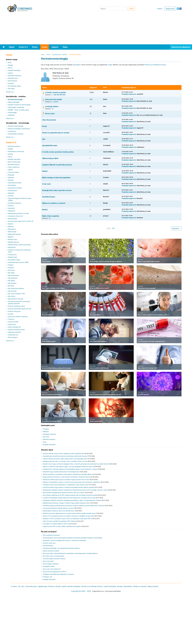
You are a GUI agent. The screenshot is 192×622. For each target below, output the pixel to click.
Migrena (10, 237)
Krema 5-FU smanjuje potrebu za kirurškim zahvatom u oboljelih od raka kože (68, 516)
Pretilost (10, 265)
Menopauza (12, 229)
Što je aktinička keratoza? (51, 535)
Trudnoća (11, 319)
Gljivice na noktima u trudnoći (53, 203)
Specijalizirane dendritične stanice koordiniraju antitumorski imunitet (65, 456)
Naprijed (175, 228)
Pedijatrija (11, 115)
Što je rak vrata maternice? (52, 569)
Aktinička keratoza (14, 146)
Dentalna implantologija (15, 126)
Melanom (11, 226)
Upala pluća (12, 324)
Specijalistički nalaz (49, 145)
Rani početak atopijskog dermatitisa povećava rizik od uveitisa (63, 492)
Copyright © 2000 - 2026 (81, 591)
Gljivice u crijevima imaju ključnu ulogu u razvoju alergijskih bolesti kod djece (68, 466)
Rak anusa (11, 270)
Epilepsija (11, 193)
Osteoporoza (12, 254)
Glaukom (11, 205)
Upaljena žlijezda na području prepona (57, 165)
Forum (44, 47)
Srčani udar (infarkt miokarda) (18, 316)
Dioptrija (10, 180)
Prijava (159, 9)
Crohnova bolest (13, 172)
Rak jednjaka (12, 283)
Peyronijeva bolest (14, 260)
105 (64, 95)
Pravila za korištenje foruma (155, 65)
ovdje (110, 65)
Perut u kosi (49, 114)
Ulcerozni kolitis (13, 322)
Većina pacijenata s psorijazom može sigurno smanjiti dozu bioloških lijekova (68, 474)
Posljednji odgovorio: (129, 94)
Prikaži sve (10, 92)
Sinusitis (10, 314)
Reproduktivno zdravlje (15, 299)
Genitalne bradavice (14, 75)
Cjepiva (10, 73)
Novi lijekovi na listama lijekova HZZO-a (56, 524)
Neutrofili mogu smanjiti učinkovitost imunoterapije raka (61, 472)
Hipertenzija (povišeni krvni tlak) (18, 213)
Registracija (170, 9)
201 (113, 228)
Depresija (11, 175)
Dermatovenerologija (15, 99)
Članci (35, 47)
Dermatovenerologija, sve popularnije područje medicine (61, 548)
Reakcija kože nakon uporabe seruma (57, 190)
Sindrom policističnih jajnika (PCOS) (19, 309)
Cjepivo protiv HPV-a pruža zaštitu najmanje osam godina (62, 526)
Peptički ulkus (12, 257)
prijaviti (78, 65)
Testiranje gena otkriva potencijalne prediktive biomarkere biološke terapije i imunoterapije (72, 538)
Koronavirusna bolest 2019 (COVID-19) (20, 221)
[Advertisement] (96, 29)
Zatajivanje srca (13, 335)
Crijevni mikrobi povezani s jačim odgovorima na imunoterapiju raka (65, 459)
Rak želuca (11, 296)
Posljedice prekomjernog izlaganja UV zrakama (58, 574)
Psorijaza (11, 83)
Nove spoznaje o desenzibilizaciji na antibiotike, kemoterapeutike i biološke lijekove (70, 553)
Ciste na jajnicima (13, 167)
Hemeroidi (11, 208)
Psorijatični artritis (48, 566)
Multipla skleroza (13, 242)
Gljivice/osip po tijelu (50, 158)
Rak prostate (12, 291)
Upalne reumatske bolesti (16, 329)
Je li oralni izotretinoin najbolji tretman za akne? (58, 508)
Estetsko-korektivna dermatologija (19, 105)
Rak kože (11, 286)
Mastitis (10, 224)
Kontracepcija (12, 81)
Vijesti (11, 47)
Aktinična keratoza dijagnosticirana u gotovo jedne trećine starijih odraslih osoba (69, 513)
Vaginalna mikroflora (14, 332)
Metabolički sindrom (14, 234)
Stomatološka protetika (15, 134)
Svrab (44, 126)
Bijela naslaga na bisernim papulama (56, 177)
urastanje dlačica (51, 106)
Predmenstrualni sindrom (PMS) (18, 262)
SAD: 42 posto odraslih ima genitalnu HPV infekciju (59, 521)
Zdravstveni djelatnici (180, 47)
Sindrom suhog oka (14, 311)
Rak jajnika (11, 280)
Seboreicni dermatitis (53, 99)
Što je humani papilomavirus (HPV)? (54, 571)
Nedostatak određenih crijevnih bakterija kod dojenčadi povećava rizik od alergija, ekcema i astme (75, 490)
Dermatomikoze (48, 545)
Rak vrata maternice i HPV (16, 293)
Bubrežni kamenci (14, 164)
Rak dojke (11, 88)
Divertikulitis (12, 185)
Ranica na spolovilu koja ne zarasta (55, 133)
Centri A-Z (23, 47)
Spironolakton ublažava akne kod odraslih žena (58, 511)
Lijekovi (55, 47)
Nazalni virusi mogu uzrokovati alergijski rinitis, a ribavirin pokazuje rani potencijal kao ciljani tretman (75, 464)
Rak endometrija (13, 275)
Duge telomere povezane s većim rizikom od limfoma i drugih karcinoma (66, 477)
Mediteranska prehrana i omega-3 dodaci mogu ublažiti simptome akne (66, 503)
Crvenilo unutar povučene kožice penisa (58, 152)
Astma (10, 68)
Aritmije (10, 154)
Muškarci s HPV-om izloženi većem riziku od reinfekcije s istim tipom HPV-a (67, 518)
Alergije (10, 65)
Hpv (43, 139)
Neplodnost (12, 247)
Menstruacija (12, 231)
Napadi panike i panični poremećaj (19, 244)
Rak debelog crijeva (14, 86)
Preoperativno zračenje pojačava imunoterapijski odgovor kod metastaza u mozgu (70, 469)
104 (61, 95)
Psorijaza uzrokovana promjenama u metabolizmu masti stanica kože (65, 485)
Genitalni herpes (48, 197)
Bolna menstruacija (14, 162)
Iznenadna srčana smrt (15, 216)
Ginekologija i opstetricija (16, 107)
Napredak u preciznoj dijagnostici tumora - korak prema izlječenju (64, 540)
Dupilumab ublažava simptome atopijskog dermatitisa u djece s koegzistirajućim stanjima (72, 500)
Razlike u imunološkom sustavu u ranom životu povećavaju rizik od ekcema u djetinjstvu (71, 482)
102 (55, 95)
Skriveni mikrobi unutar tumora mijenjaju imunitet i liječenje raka (63, 453)
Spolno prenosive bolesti (51, 551)
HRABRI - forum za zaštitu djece (18, 110)
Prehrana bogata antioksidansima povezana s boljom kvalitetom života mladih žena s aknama (73, 505)
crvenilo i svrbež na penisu (55, 92)
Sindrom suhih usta (49, 543)
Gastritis (10, 196)
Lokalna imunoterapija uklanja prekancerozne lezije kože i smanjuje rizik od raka (69, 498)
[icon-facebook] (180, 8)
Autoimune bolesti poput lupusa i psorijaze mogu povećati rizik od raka (66, 479)
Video (65, 47)
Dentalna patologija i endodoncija (19, 128)
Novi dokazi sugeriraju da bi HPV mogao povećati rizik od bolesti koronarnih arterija (70, 495)
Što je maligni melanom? (51, 564)
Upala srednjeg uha (14, 327)
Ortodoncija (12, 131)
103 (58, 95)
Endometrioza (12, 190)
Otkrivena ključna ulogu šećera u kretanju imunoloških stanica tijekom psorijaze (69, 487)
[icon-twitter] (178, 8)
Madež (45, 171)
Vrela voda (46, 184)
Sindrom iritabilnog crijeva (16, 306)
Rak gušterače (13, 278)
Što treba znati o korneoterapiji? (53, 556)
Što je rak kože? (48, 561)
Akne (9, 62)
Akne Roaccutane (49, 120)
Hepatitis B (11, 211)
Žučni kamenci (13, 337)
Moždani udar (12, 239)
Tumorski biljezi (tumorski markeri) (54, 558)
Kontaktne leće (13, 78)
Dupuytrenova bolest (15, 188)
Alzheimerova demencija (16, 151)
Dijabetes (11, 177)
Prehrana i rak (47, 577)
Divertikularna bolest (14, 183)
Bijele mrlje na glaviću (50, 216)
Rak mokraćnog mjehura (16, 288)
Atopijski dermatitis (14, 70)
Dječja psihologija (13, 102)
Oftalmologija (12, 112)
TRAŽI (131, 9)
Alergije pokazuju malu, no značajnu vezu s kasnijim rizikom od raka (65, 461)
